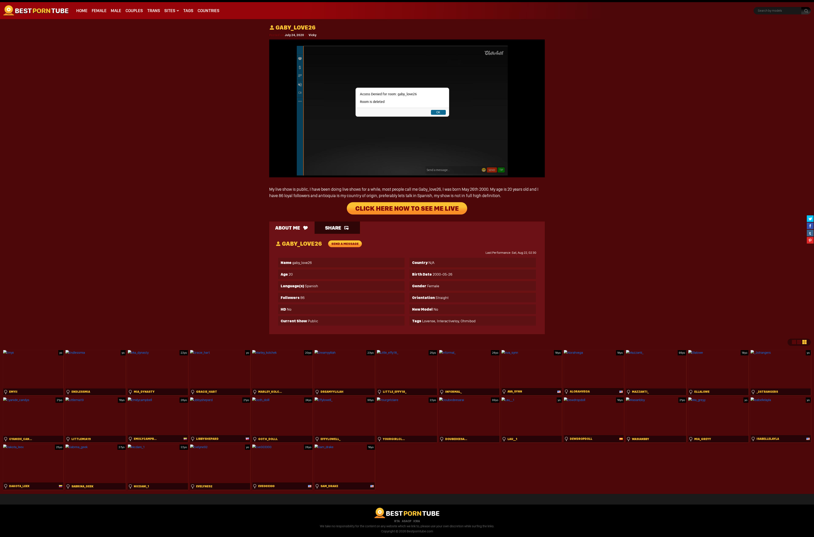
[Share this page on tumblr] (810, 233)
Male (116, 10)
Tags (188, 10)
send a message (345, 244)
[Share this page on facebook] (810, 225)
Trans (153, 10)
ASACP (406, 521)
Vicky (312, 35)
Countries (208, 10)
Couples (134, 10)
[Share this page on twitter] (810, 218)
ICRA (416, 521)
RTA (397, 521)
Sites (169, 10)
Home (82, 10)
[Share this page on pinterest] (810, 240)
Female (99, 10)
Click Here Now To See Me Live (407, 208)
